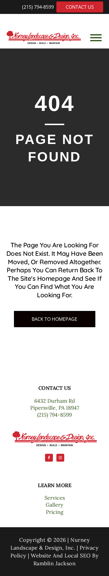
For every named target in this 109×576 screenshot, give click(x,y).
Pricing (54, 512)
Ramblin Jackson (54, 563)
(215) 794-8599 (38, 7)
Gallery (54, 504)
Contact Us (80, 7)
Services (54, 497)
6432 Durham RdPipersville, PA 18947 (54, 404)
